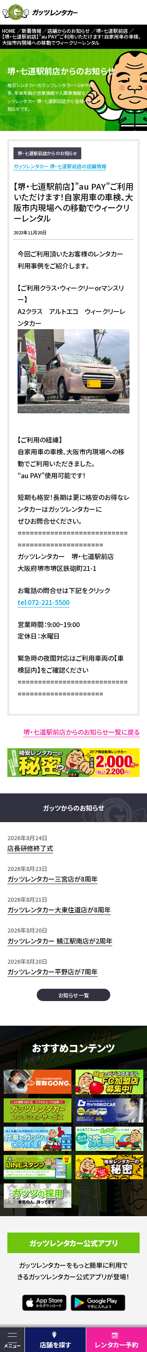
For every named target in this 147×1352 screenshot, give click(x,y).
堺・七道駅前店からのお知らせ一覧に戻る (81, 732)
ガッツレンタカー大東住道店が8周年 (59, 909)
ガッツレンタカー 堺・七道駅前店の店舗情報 (59, 166)
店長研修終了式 (30, 848)
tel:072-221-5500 (43, 602)
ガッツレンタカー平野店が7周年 (52, 971)
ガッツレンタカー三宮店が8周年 (52, 879)
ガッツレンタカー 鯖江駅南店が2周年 (59, 941)
